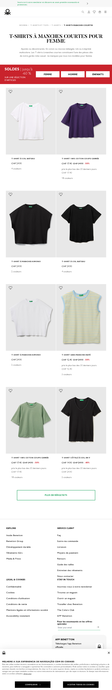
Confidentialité (13, 586)
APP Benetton (64, 615)
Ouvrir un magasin (66, 598)
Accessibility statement (18, 615)
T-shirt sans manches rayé (76, 355)
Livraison (61, 547)
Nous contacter (65, 576)
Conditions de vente (16, 604)
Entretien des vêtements (70, 570)
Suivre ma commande (67, 541)
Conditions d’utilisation (18, 598)
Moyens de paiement (67, 552)
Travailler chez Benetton (69, 604)
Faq (59, 535)
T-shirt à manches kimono (26, 261)
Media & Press (13, 558)
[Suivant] (87, 3)
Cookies (10, 592)
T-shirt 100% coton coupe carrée (80, 158)
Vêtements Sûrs (14, 552)
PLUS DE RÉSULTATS (56, 495)
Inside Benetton (14, 535)
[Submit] (98, 627)
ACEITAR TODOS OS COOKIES (80, 685)
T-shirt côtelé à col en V (76, 458)
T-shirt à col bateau (23, 158)
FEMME (48, 74)
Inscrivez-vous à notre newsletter (74, 586)
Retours (61, 558)
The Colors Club (65, 610)
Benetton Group (14, 541)
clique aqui (27, 674)
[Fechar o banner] (109, 653)
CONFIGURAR (31, 685)
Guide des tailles (65, 564)
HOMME (72, 74)
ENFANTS (98, 74)
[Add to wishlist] (10, 91)
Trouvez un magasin (67, 592)
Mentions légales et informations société (27, 610)
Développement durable (18, 547)
